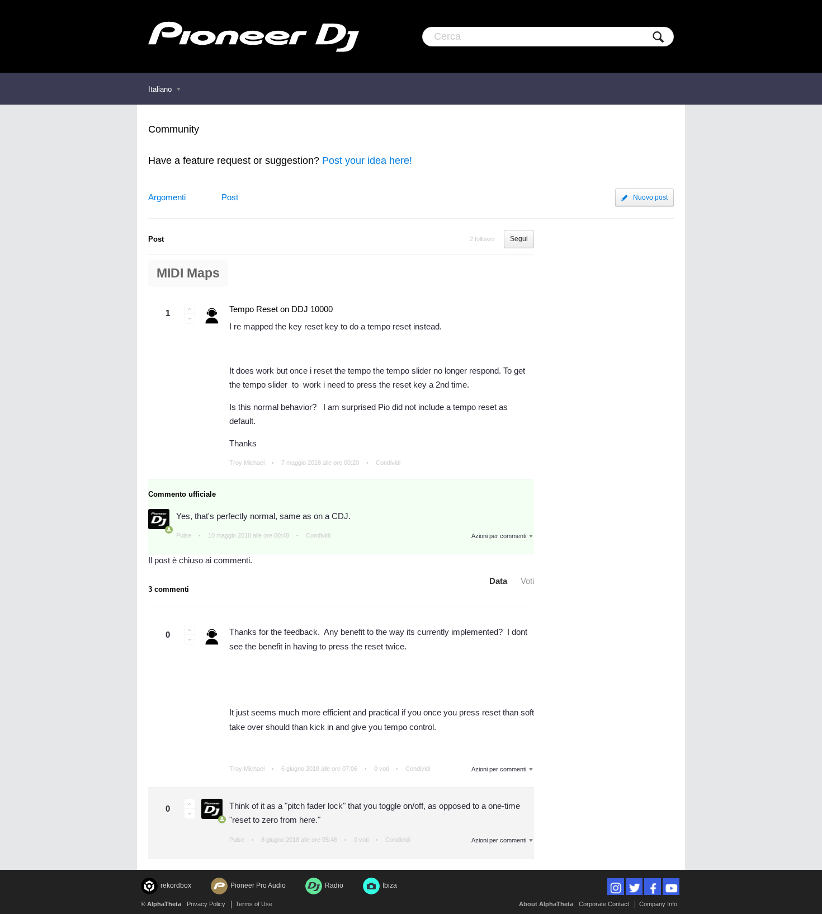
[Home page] (253, 36)
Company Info (658, 904)
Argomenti (167, 197)
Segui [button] (519, 239)
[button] (189, 309)
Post (229, 197)
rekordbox (175, 885)
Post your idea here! (367, 160)
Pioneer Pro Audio (258, 885)
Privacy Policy (206, 904)
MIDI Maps (188, 273)
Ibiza (389, 885)
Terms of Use (253, 904)
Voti (527, 581)
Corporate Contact (604, 904)
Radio (334, 885)
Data (498, 581)
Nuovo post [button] (650, 197)
